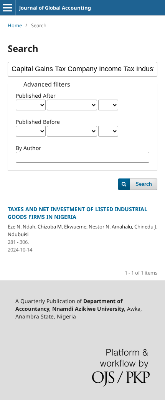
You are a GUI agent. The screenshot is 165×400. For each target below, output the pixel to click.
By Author (28, 148)
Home (15, 25)
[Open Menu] (7, 7)
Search (143, 184)
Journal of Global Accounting (55, 7)
